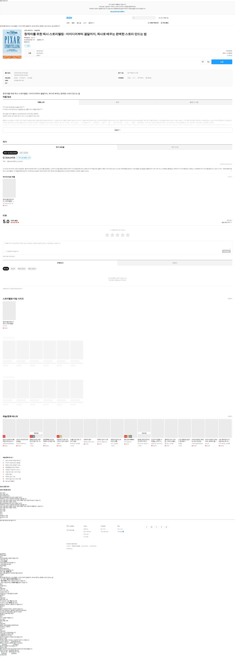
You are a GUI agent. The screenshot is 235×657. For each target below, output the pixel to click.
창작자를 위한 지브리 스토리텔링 (8, 322)
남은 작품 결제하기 (5, 573)
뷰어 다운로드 (87, 531)
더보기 (230, 177)
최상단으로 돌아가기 (10, 520)
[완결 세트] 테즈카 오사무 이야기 (144, 440)
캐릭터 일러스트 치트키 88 (116, 440)
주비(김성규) (127, 442)
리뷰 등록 (226, 251)
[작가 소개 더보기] (117, 171)
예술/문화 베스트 (7, 457)
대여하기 (2, 626)
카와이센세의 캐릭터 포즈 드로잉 (198, 440)
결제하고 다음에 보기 (16, 604)
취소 (1, 512)
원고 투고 (103, 529)
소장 (222, 62)
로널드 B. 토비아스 (156, 443)
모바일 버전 (3, 655)
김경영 (39, 39)
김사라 (207, 443)
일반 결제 (10, 613)
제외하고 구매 (4, 515)
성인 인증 (2, 509)
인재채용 (120, 531)
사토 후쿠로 (222, 443)
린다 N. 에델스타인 (102, 442)
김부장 (28, 443)
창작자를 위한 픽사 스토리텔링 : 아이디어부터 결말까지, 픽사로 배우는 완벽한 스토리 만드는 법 (9, 200)
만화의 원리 (87, 439)
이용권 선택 (3, 592)
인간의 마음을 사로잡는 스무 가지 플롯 (156, 440)
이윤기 (32, 443)
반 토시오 (140, 443)
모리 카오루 (94, 442)
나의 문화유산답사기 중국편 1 (184, 440)
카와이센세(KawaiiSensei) (199, 443)
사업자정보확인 (92, 546)
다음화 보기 (3, 635)
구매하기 (7, 626)
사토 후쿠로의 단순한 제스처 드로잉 (224, 440)
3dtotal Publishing (8, 443)
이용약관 (69, 546)
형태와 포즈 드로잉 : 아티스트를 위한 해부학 (170, 440)
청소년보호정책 (84, 546)
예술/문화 (37, 30)
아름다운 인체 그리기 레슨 (75, 440)
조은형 (171, 443)
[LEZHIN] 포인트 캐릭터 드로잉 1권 (49, 440)
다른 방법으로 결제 (5, 564)
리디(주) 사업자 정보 (72, 543)
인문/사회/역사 (28, 30)
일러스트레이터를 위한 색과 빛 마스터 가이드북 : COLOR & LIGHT (9, 440)
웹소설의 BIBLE (129, 439)
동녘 (25, 42)
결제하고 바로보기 (5, 604)
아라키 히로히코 (21, 443)
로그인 (163, 18)
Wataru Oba (87, 442)
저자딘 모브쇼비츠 (10, 153)
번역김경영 (24, 153)
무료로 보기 (3, 593)
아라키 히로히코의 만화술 (22, 440)
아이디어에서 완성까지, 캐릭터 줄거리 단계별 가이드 (211, 440)
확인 (1, 584)
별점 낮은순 (32, 269)
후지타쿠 (72, 443)
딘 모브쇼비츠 (28, 39)
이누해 (5, 326)
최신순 (6, 269)
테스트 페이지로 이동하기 (117, 11)
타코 (44, 443)
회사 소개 (120, 529)
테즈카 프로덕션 (148, 443)
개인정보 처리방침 (76, 546)
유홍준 (180, 443)
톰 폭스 (167, 443)
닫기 (4, 619)
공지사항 (71, 530)
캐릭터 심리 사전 (102, 439)
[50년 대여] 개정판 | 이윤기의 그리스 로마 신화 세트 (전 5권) (35, 440)
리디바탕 (86, 536)
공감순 (13, 269)
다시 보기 (9, 635)
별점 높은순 (22, 269)
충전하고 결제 (4, 613)
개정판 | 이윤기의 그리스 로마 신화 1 (63, 440)
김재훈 (78, 443)
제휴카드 (86, 529)
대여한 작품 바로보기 (17, 573)
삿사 (112, 443)
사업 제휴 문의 (104, 531)
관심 (28, 45)
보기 (1, 619)
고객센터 (71, 526)
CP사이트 (86, 534)
